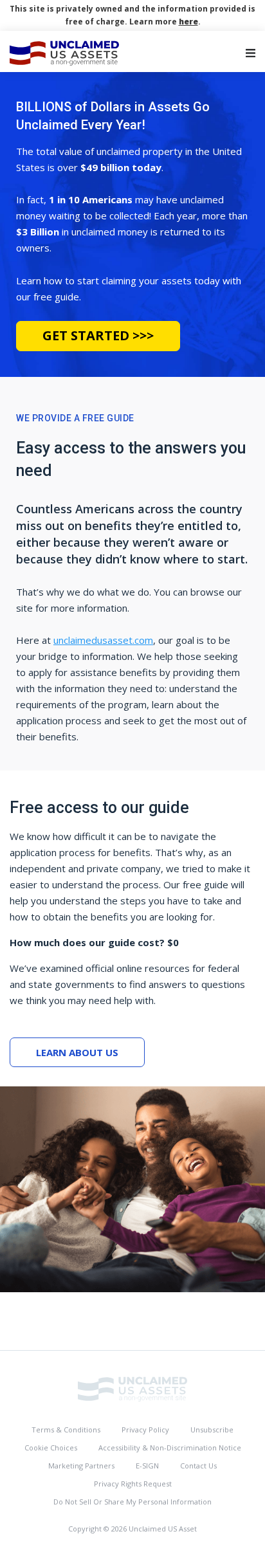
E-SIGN (147, 1465)
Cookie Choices (50, 1447)
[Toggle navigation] (250, 53)
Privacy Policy (145, 1429)
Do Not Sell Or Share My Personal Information (132, 1501)
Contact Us (198, 1465)
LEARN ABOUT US (77, 1052)
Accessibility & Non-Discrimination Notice (169, 1447)
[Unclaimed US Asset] (132, 1388)
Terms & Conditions (66, 1429)
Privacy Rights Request (133, 1483)
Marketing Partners (81, 1465)
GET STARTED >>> (98, 335)
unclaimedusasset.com (103, 640)
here (188, 21)
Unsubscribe (211, 1429)
